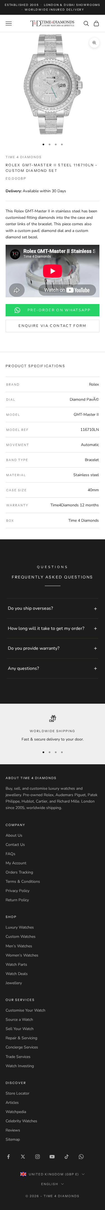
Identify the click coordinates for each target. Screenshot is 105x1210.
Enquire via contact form (52, 325)
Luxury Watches (20, 927)
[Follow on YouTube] (52, 1156)
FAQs (10, 854)
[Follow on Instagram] (37, 1156)
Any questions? (23, 668)
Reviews (13, 1130)
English (49, 1184)
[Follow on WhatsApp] (81, 1156)
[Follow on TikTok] (66, 1156)
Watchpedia (16, 1111)
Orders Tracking (19, 872)
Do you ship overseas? (30, 608)
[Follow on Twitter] (23, 1156)
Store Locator (17, 1093)
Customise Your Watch (25, 1010)
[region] (52, 728)
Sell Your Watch (20, 1028)
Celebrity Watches (21, 1121)
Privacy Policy (17, 890)
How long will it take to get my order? (46, 628)
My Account (16, 863)
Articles (12, 1102)
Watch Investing (20, 1066)
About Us (14, 835)
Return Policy (17, 900)
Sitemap (13, 1139)
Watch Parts (16, 964)
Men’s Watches (19, 946)
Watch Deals (17, 973)
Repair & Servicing (21, 1038)
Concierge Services (22, 1047)
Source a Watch (19, 1019)
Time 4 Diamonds (24, 157)
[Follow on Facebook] (8, 1156)
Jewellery (14, 983)
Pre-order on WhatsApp (58, 310)
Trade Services (18, 1056)
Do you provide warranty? (33, 648)
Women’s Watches (22, 955)
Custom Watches (21, 936)
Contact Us (15, 844)
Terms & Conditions (23, 881)
